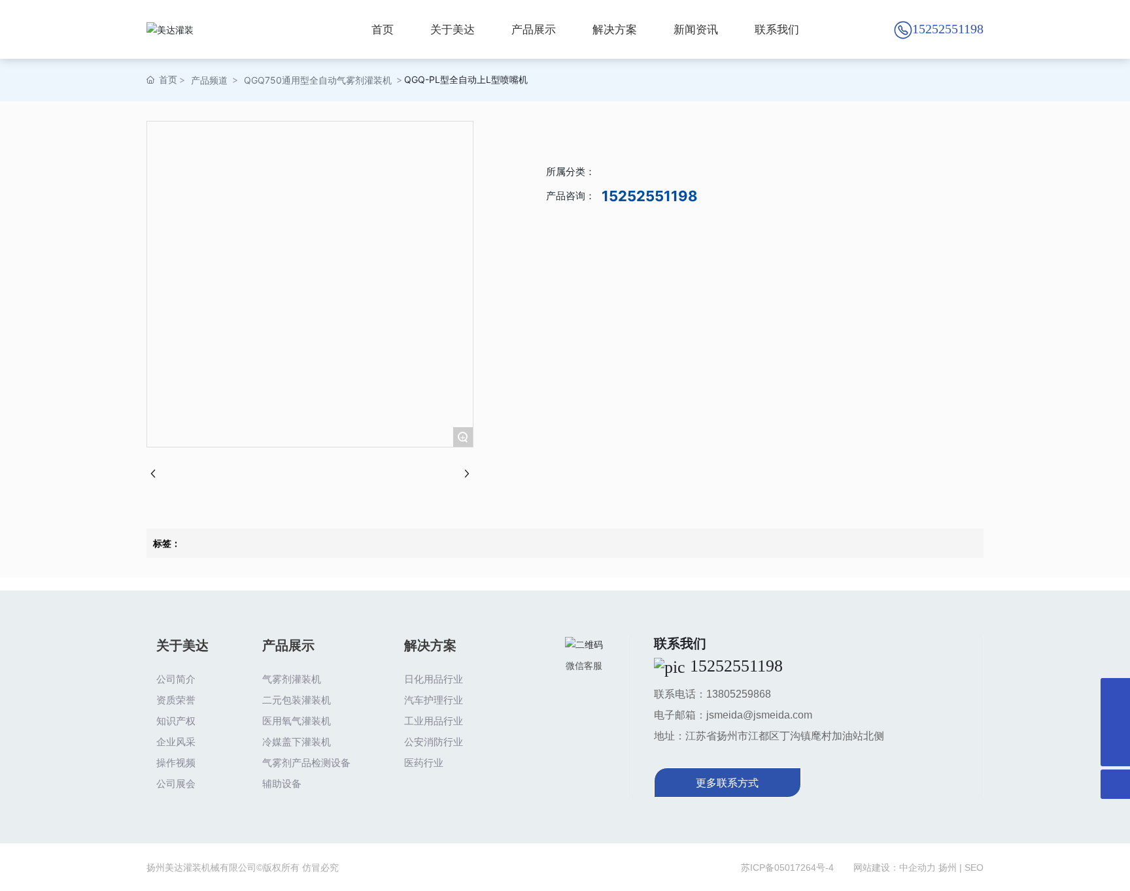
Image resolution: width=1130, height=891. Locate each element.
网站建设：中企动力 (894, 867)
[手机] (1115, 722)
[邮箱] (1115, 692)
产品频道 (209, 80)
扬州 (947, 867)
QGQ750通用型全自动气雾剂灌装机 (318, 80)
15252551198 (948, 29)
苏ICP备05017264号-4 (787, 867)
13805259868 (738, 694)
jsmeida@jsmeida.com (759, 715)
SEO (974, 867)
